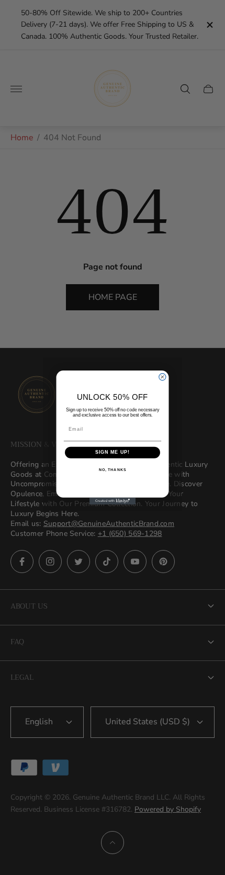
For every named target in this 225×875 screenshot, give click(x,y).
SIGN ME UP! (112, 452)
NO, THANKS (112, 470)
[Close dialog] (162, 377)
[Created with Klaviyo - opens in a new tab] (112, 501)
